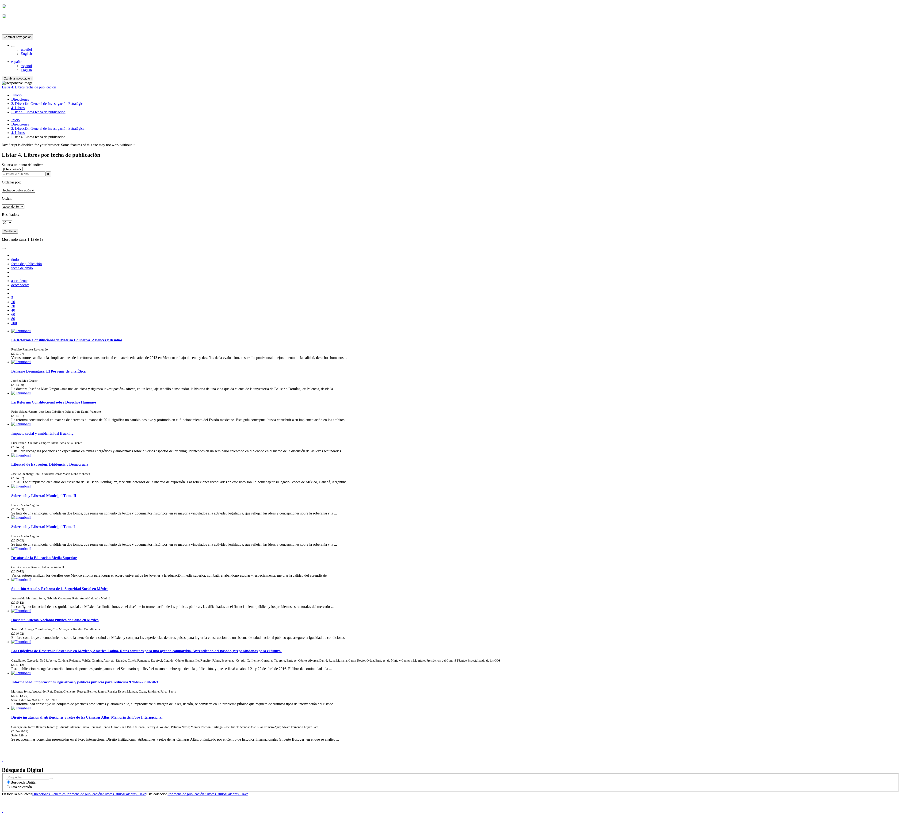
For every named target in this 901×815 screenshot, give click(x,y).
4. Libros (18, 133)
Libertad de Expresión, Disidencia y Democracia (49, 464)
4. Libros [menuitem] (18, 108)
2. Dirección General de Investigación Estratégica (47, 128)
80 (13, 319)
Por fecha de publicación (83, 794)
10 (13, 302)
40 (13, 310)
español (26, 49)
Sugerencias (458, 756)
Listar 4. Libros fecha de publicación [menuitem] (38, 112)
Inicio (15, 120)
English (26, 54)
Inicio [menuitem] (16, 95)
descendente (20, 285)
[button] (13, 46)
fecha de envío (22, 268)
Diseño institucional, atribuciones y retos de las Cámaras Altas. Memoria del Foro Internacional (86, 717)
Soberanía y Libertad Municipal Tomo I (43, 527)
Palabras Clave (135, 794)
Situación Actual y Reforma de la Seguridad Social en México (59, 589)
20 (13, 306)
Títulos (119, 794)
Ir (48, 174)
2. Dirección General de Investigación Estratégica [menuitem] (47, 104)
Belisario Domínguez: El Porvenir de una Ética (48, 371)
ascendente (19, 281)
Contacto (440, 756)
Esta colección (21, 787)
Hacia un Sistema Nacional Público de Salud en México (55, 620)
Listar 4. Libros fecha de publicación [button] (29, 87)
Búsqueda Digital (23, 782)
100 (14, 323)
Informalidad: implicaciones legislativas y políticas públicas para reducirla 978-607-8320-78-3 (84, 682)
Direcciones (20, 124)
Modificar (10, 231)
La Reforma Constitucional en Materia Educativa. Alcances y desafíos (66, 340)
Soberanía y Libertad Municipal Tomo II (43, 496)
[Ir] (51, 778)
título (15, 260)
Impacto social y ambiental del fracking (42, 433)
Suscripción (11, 28)
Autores (108, 794)
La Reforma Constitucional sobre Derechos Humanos (53, 402)
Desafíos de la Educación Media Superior (44, 558)
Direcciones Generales (48, 794)
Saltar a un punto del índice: (22, 165)
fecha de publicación (26, 264)
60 (13, 314)
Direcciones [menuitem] (20, 99)
